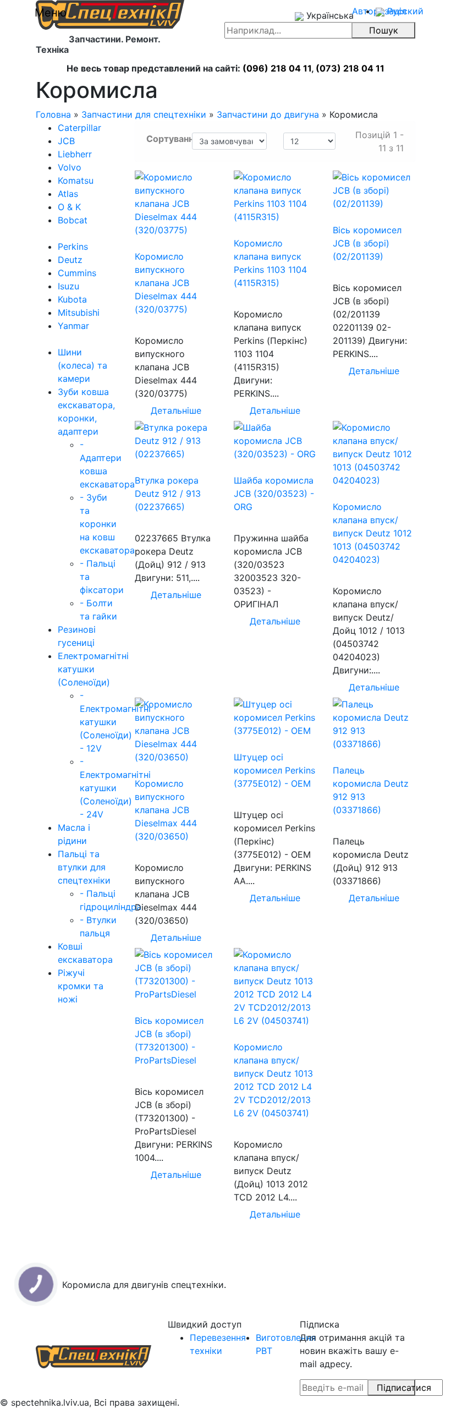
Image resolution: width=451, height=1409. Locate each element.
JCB (66, 140)
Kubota (72, 299)
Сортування (165, 138)
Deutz (70, 259)
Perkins (73, 246)
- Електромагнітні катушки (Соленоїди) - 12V (115, 722)
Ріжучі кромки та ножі (80, 986)
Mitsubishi (79, 312)
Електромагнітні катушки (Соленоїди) (93, 669)
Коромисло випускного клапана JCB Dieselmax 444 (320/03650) (166, 810)
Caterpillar (79, 127)
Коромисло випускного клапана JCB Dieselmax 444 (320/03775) (166, 283)
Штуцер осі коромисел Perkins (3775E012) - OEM (274, 770)
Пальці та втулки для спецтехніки (84, 867)
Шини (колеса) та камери (82, 365)
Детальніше (176, 410)
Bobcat (72, 220)
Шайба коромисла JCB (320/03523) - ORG (274, 493)
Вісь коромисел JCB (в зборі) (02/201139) (367, 243)
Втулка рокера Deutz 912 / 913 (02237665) (168, 493)
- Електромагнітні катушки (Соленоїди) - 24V (115, 788)
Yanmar (73, 325)
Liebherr (75, 154)
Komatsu (76, 180)
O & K (69, 206)
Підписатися (396, 1387)
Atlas (68, 193)
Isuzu (68, 286)
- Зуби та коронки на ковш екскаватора (107, 524)
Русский (404, 11)
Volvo (69, 167)
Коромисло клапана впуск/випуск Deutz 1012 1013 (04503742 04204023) (372, 533)
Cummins (77, 272)
